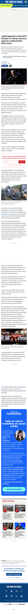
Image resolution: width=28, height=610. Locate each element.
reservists (4, 563)
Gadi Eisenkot (5, 562)
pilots (24, 212)
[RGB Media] (11, 604)
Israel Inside (9, 560)
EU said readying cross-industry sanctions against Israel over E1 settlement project (7, 516)
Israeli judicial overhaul (14, 562)
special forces (5, 216)
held (17, 221)
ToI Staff (4, 61)
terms (20, 165)
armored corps (5, 214)
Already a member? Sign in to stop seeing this (14, 493)
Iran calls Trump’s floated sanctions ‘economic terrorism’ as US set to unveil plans (8, 534)
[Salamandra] (22, 604)
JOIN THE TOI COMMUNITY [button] (14, 574)
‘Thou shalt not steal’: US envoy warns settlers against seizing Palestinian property (20, 534)
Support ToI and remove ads (21, 5)
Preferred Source (8, 57)
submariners (14, 214)
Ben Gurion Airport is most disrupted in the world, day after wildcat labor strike (20, 515)
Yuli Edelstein (21, 560)
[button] (26, 2)
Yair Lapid (15, 560)
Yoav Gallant (22, 562)
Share (5, 65)
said (2, 299)
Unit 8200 (13, 210)
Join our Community (6, 5)
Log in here (18, 577)
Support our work (14, 489)
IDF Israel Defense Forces (13, 563)
